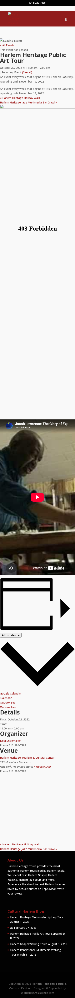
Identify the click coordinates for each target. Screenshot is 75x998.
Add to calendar (11, 635)
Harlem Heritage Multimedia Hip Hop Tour (36, 917)
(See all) (27, 72)
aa (11, 927)
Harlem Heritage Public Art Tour (30, 933)
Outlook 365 (8, 702)
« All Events (7, 45)
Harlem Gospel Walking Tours (28, 944)
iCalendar (6, 698)
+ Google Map (42, 766)
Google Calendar (10, 693)
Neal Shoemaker (10, 741)
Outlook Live (8, 707)
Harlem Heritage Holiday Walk (20, 98)
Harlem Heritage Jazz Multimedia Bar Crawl (28, 102)
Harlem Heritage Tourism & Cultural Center (27, 757)
